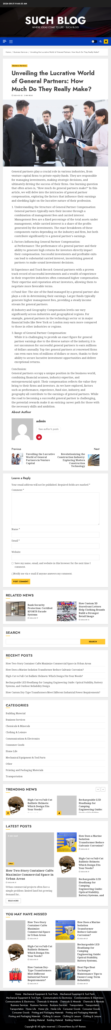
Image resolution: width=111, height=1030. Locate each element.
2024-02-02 (18, 96)
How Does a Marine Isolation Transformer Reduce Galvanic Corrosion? (45, 669)
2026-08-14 (85, 620)
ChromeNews (65, 1026)
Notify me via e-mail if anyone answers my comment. (42, 573)
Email (16, 540)
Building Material (15, 713)
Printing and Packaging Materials (24, 770)
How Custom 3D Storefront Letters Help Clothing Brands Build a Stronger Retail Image (92, 610)
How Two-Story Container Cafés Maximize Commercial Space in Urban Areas (48, 663)
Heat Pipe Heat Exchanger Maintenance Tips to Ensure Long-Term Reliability (89, 974)
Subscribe (106, 41)
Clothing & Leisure (16, 732)
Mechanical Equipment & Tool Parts (25, 757)
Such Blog (55, 20)
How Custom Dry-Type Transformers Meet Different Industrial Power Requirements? (53, 692)
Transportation (14, 776)
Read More (13, 900)
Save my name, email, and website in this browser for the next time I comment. (53, 565)
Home (18, 994)
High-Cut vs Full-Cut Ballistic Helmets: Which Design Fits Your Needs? (44, 676)
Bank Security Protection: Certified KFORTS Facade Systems (40, 609)
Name (16, 529)
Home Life (11, 751)
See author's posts (48, 429)
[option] (69, 807)
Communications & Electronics (23, 738)
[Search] (100, 41)
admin (41, 421)
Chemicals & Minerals (18, 726)
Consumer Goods (15, 744)
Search (13, 632)
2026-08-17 (34, 618)
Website (16, 552)
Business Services (19, 66)
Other (9, 763)
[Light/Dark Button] (94, 41)
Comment (18, 490)
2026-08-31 (12, 883)
